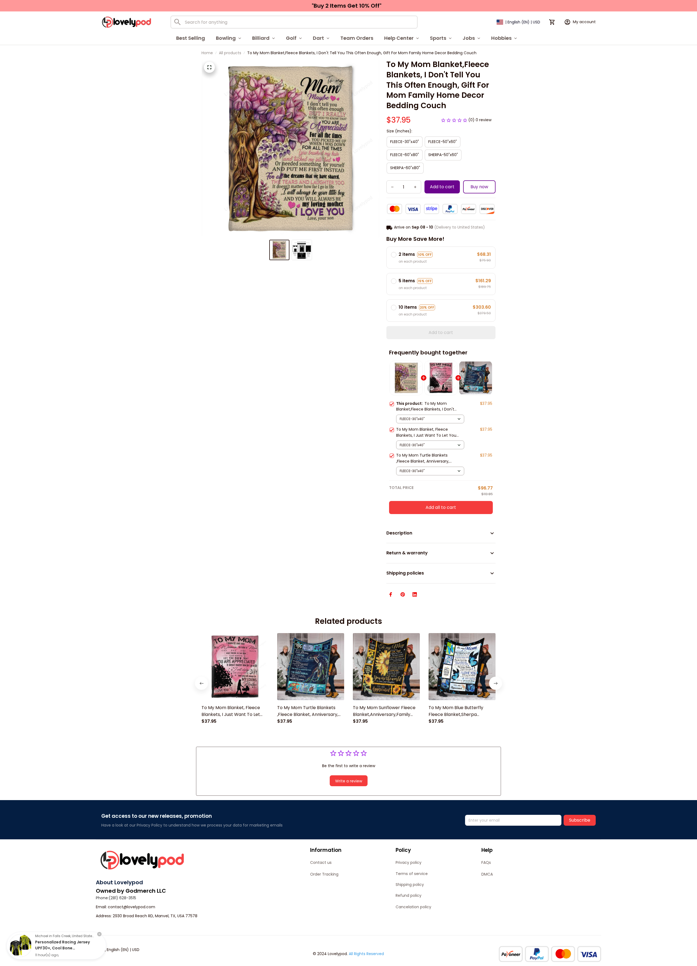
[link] (20, 945)
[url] (131, 907)
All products (230, 53)
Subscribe (579, 820)
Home (207, 53)
